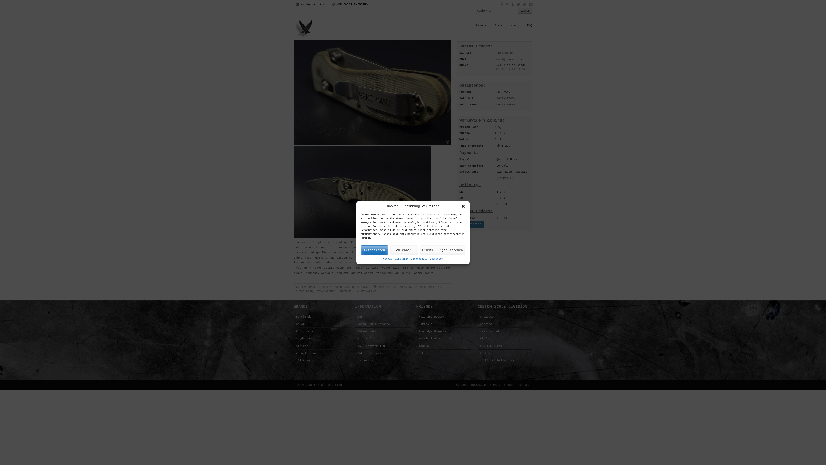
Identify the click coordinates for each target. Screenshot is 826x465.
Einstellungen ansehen (442, 250)
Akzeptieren (374, 250)
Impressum (436, 258)
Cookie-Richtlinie (396, 258)
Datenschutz (419, 258)
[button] (463, 206)
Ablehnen (404, 250)
